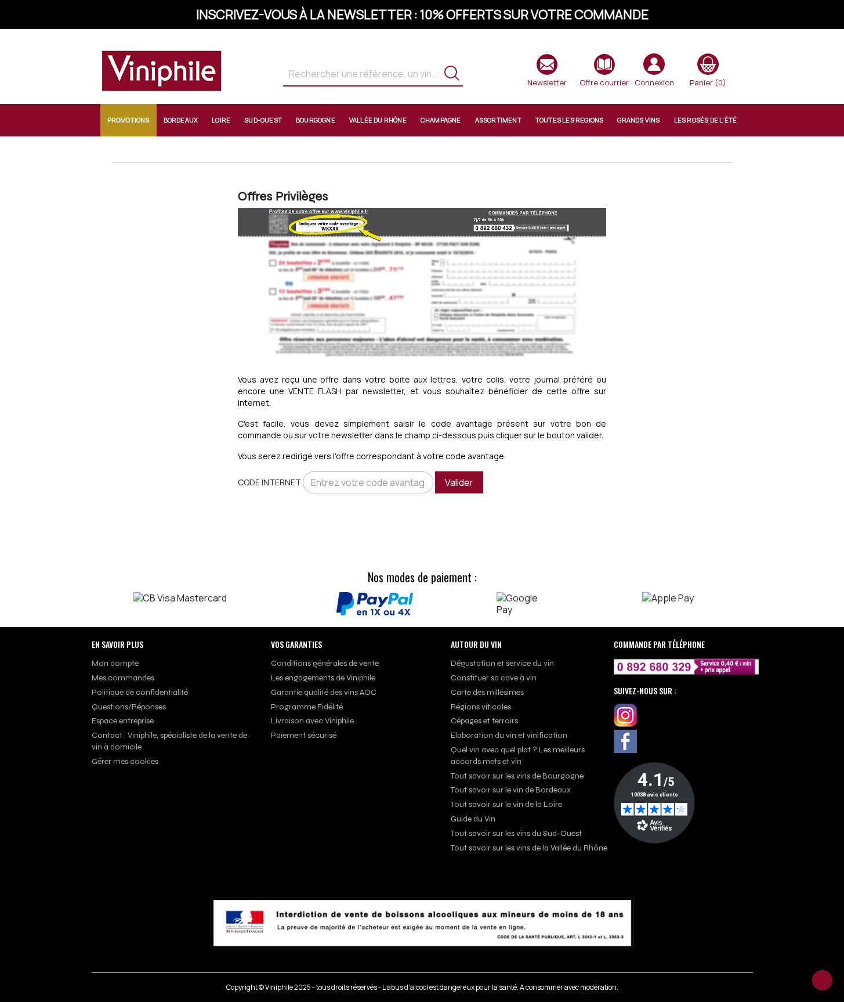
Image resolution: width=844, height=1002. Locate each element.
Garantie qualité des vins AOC (323, 692)
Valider (459, 482)
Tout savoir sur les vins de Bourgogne (517, 776)
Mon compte (115, 663)
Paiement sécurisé (303, 735)
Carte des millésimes (487, 692)
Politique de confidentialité (140, 692)
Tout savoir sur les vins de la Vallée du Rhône (529, 848)
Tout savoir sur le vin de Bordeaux (511, 790)
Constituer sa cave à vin (494, 678)
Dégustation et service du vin (502, 663)
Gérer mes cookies (125, 761)
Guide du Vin (473, 819)
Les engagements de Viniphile (323, 678)
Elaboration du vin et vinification (509, 735)
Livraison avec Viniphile (312, 721)
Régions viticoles (481, 707)
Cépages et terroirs (484, 721)
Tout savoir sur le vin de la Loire (506, 804)
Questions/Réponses (129, 707)
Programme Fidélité (307, 707)
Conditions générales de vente (325, 663)
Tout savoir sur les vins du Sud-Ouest (516, 833)
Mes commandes (123, 678)
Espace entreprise (123, 721)
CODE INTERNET (269, 482)
